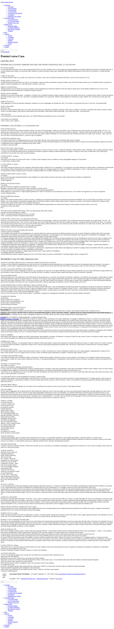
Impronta (16, 319)
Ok (1, 317)
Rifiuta (4, 317)
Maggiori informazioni (6, 319)
